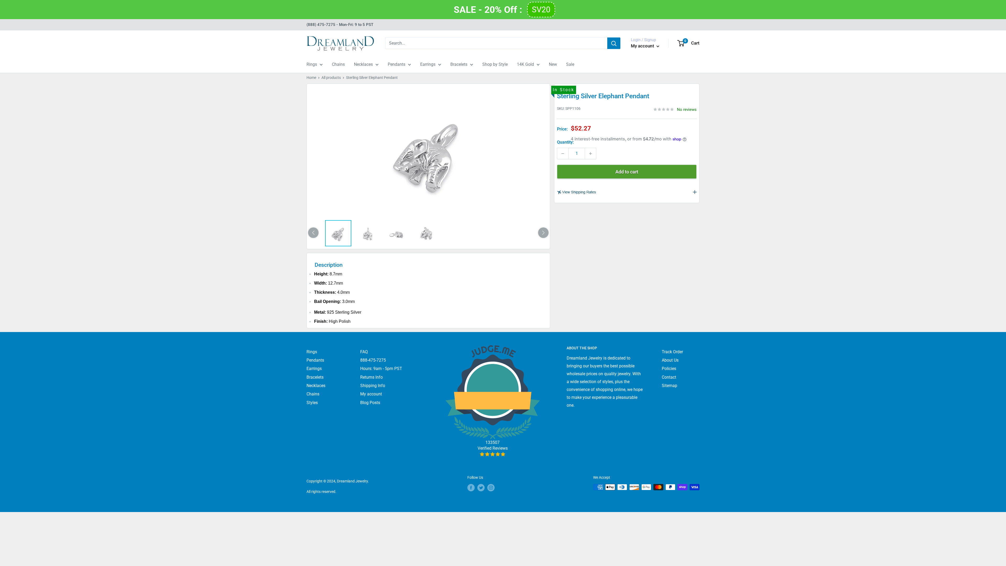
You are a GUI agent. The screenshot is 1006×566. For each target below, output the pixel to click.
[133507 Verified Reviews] (492, 454)
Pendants (396, 64)
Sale (570, 64)
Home (311, 77)
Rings (312, 64)
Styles (312, 402)
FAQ (364, 351)
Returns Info (371, 377)
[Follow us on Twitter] (481, 487)
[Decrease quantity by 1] (562, 153)
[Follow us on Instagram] (491, 487)
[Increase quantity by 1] (590, 153)
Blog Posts (370, 402)
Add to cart (626, 172)
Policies (669, 368)
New (553, 64)
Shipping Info (372, 385)
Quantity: (565, 142)
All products (331, 77)
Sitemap (669, 385)
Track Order (672, 351)
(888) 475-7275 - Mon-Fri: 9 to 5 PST (340, 24)
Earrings (427, 64)
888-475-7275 (373, 360)
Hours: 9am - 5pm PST (381, 368)
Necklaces (363, 64)
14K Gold (525, 64)
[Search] (613, 43)
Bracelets (458, 64)
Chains (338, 64)
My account (643, 45)
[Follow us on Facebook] (471, 487)
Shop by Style (495, 64)
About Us (670, 360)
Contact (669, 377)
